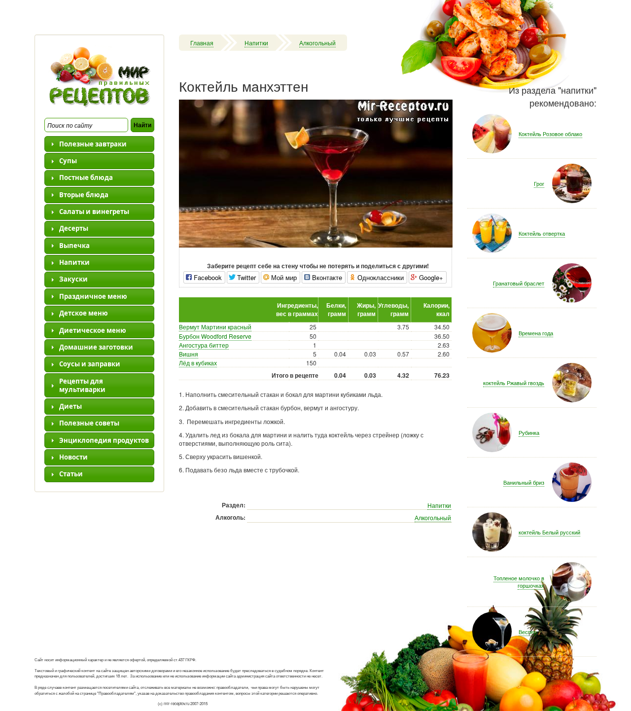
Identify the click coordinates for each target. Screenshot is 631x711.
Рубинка (529, 432)
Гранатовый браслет (518, 283)
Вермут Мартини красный (215, 326)
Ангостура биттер (204, 345)
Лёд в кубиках (198, 362)
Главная (201, 42)
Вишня (188, 354)
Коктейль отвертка (542, 233)
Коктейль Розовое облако (550, 134)
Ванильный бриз (523, 482)
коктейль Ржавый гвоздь (513, 383)
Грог (539, 183)
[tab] (99, 144)
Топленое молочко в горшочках (518, 582)
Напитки (256, 42)
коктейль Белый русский (549, 532)
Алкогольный (317, 42)
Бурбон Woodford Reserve (215, 336)
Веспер (528, 632)
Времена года (536, 333)
